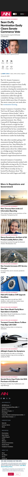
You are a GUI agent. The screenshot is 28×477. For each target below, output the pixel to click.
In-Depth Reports (6, 437)
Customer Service (6, 425)
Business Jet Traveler (7, 411)
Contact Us (4, 458)
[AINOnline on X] (7, 399)
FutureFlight (5, 413)
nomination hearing (10, 105)
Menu (22, 14)
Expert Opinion (5, 435)
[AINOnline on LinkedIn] (9, 399)
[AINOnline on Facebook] (1, 399)
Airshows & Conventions (7, 442)
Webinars (4, 441)
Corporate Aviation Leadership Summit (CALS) (12, 414)
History (3, 456)
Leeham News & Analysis (8, 416)
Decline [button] (17, 474)
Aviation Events (5, 444)
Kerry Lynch (6, 73)
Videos (3, 439)
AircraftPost (4, 409)
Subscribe (4, 423)
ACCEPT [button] (11, 474)
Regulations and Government (9, 19)
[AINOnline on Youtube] (4, 399)
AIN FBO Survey (5, 405)
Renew (3, 427)
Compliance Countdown (7, 446)
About (3, 453)
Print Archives (5, 433)
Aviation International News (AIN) (9, 407)
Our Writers (4, 454)
